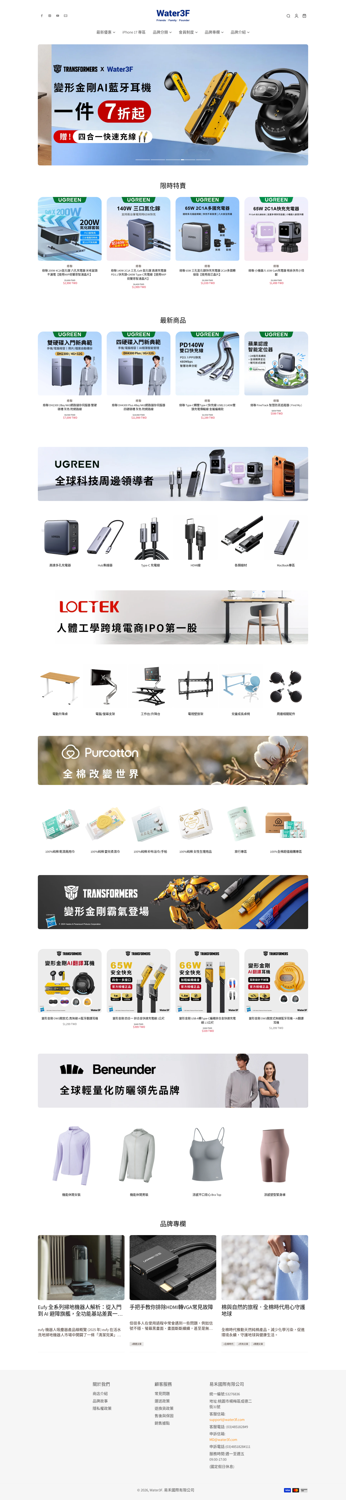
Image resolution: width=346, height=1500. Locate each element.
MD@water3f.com (223, 1439)
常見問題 (162, 1393)
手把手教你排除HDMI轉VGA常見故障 (171, 1307)
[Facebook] (42, 16)
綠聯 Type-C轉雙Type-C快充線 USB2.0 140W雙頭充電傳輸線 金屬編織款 (207, 407)
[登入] (296, 15)
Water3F (156, 1490)
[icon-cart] (304, 15)
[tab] (143, 160)
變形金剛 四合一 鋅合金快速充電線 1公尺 (139, 1018)
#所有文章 (243, 1344)
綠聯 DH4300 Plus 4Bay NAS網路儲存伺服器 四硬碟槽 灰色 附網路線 (138, 407)
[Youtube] (58, 16)
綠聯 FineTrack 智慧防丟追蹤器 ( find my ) (276, 405)
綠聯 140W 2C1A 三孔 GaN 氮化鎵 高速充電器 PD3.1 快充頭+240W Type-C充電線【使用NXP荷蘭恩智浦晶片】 (138, 275)
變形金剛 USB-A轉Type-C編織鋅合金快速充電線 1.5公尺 (207, 1020)
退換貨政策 (164, 1408)
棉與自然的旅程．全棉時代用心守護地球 (263, 1310)
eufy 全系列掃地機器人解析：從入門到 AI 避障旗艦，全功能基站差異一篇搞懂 (80, 1310)
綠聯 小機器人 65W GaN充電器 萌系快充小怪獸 (276, 273)
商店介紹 (100, 1393)
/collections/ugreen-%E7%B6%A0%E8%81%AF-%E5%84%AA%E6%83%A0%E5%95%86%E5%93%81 (115, 46)
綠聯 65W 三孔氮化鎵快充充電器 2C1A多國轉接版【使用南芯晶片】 (207, 273)
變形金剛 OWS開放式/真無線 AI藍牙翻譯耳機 (70, 1018)
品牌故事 (100, 1401)
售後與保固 (164, 1415)
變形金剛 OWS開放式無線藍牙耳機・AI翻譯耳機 (276, 1020)
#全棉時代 (228, 1344)
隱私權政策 (102, 1408)
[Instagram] (50, 16)
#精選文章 (136, 1344)
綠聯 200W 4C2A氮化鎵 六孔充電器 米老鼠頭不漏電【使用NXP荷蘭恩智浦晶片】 (69, 273)
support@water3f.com (227, 1419)
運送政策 (162, 1401)
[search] (288, 15)
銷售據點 (162, 1423)
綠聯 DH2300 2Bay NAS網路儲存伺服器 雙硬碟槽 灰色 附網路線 (70, 407)
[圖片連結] (173, 474)
